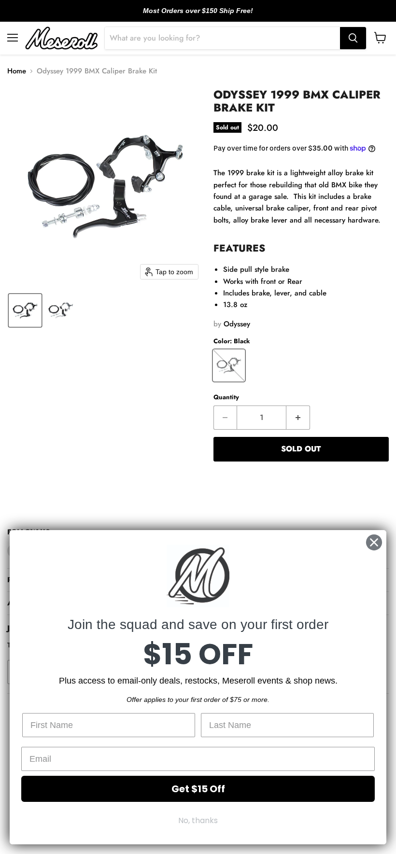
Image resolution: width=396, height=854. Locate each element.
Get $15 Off (198, 789)
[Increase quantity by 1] (298, 418)
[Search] (353, 38)
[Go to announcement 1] (190, 16)
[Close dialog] (374, 542)
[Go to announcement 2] (198, 16)
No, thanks (198, 820)
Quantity (226, 397)
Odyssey (237, 324)
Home (16, 71)
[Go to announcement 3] (206, 16)
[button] (25, 310)
